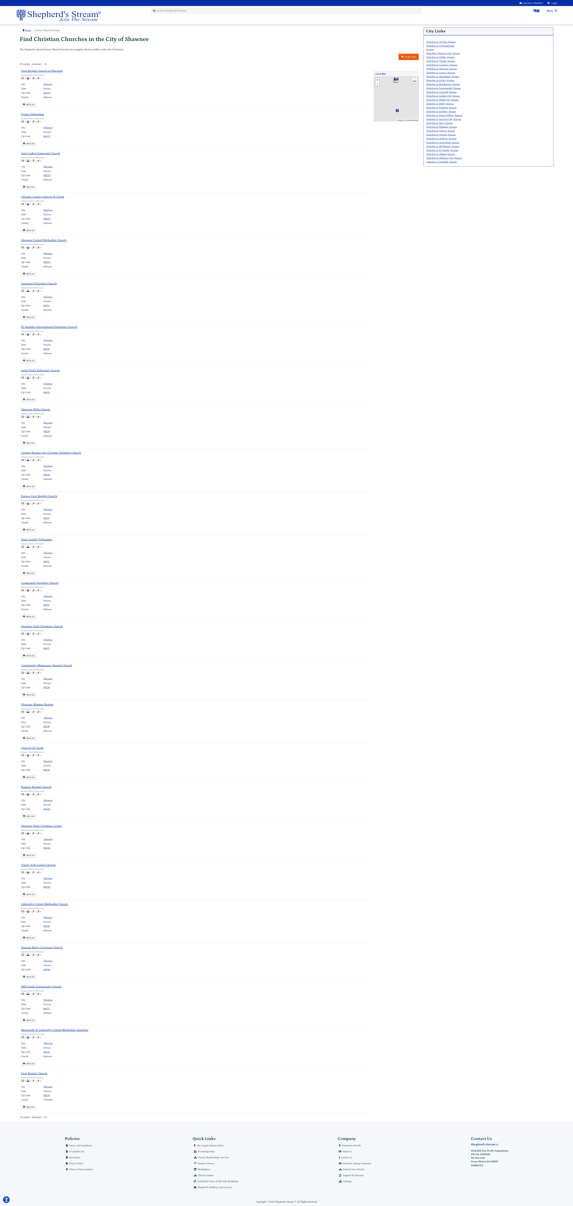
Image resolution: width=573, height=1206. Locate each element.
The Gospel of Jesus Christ (210, 1145)
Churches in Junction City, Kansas (443, 119)
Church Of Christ (32, 748)
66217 (46, 518)
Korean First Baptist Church (39, 496)
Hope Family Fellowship (36, 539)
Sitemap (347, 1181)
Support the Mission (353, 1175)
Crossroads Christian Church (39, 583)
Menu (550, 11)
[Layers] (414, 80)
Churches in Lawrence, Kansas (441, 65)
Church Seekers (206, 1175)
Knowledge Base (206, 1151)
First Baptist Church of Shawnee (42, 70)
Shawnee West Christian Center (41, 826)
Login (554, 3)
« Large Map (380, 74)
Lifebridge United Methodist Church (44, 904)
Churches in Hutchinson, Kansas (443, 84)
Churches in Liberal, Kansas (440, 131)
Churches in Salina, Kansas (440, 80)
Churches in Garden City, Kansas (443, 96)
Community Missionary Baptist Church (46, 665)
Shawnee (48, 84)
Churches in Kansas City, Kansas (443, 53)
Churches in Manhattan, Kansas (442, 76)
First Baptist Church (34, 1073)
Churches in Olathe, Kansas (440, 57)
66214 (46, 305)
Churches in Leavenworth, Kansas (443, 88)
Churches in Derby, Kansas (440, 103)
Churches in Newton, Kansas (441, 135)
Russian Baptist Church (36, 787)
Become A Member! (533, 3)
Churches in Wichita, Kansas (441, 42)
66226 (46, 809)
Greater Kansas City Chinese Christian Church (51, 452)
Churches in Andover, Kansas (441, 138)
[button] (6, 1199)
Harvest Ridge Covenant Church (42, 947)
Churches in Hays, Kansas (439, 123)
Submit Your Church (353, 1169)
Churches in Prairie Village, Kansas (444, 115)
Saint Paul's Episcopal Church (40, 370)
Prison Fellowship (32, 114)
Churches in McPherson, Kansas (442, 146)
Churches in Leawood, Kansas (441, 92)
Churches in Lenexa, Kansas (440, 72)
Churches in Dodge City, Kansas (442, 100)
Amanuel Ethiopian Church (39, 283)
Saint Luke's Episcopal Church (40, 153)
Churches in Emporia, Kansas (441, 107)
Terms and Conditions (80, 1145)
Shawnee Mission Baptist (37, 704)
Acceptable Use (76, 1151)
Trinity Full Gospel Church (38, 865)
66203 (46, 93)
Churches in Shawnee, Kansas (441, 69)
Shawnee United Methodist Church (43, 240)
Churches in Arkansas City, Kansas (444, 158)
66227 (46, 1008)
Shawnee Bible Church (35, 409)
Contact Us (346, 1157)
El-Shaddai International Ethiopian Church (49, 327)
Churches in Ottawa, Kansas (440, 154)
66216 (46, 349)
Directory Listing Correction (357, 1163)
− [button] (377, 83)
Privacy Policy (76, 1163)
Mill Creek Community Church (41, 986)
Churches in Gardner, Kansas (441, 111)
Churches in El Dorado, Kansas (442, 150)
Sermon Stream (206, 1163)
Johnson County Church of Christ (42, 196)
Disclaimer (74, 1157)
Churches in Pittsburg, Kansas (441, 127)
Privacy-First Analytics (81, 1169)
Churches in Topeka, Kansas (440, 61)
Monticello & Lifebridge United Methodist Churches (54, 1030)
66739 (46, 1095)
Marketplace (204, 1169)
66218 (46, 687)
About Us (347, 1151)
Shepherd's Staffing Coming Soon (214, 1187)
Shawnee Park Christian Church (42, 626)
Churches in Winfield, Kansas (441, 162)
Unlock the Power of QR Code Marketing (217, 1181)
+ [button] (377, 79)
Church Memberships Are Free (213, 1157)
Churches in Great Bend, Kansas (442, 142)
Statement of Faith (351, 1145)
